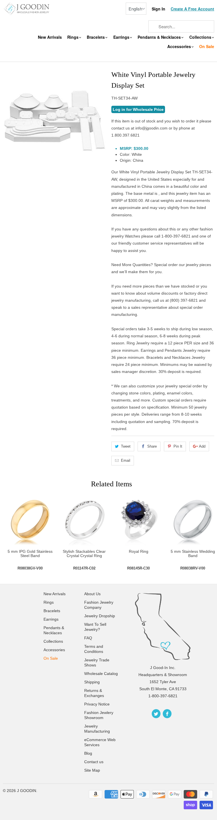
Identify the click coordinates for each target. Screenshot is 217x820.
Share (152, 446)
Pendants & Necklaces (160, 37)
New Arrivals (50, 37)
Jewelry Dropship (99, 616)
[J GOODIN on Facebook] (167, 713)
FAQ (88, 638)
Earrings (122, 37)
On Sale (206, 46)
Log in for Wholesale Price (138, 109)
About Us (92, 594)
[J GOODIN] (27, 8)
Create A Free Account (192, 9)
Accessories (179, 46)
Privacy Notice (97, 704)
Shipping (92, 682)
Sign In (158, 9)
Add (202, 446)
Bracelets (96, 37)
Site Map (92, 770)
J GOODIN (26, 790)
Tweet (126, 446)
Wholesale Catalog (101, 673)
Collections (200, 37)
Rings (73, 37)
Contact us (93, 761)
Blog (88, 753)
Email (125, 460)
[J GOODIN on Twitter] (156, 713)
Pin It (177, 446)
